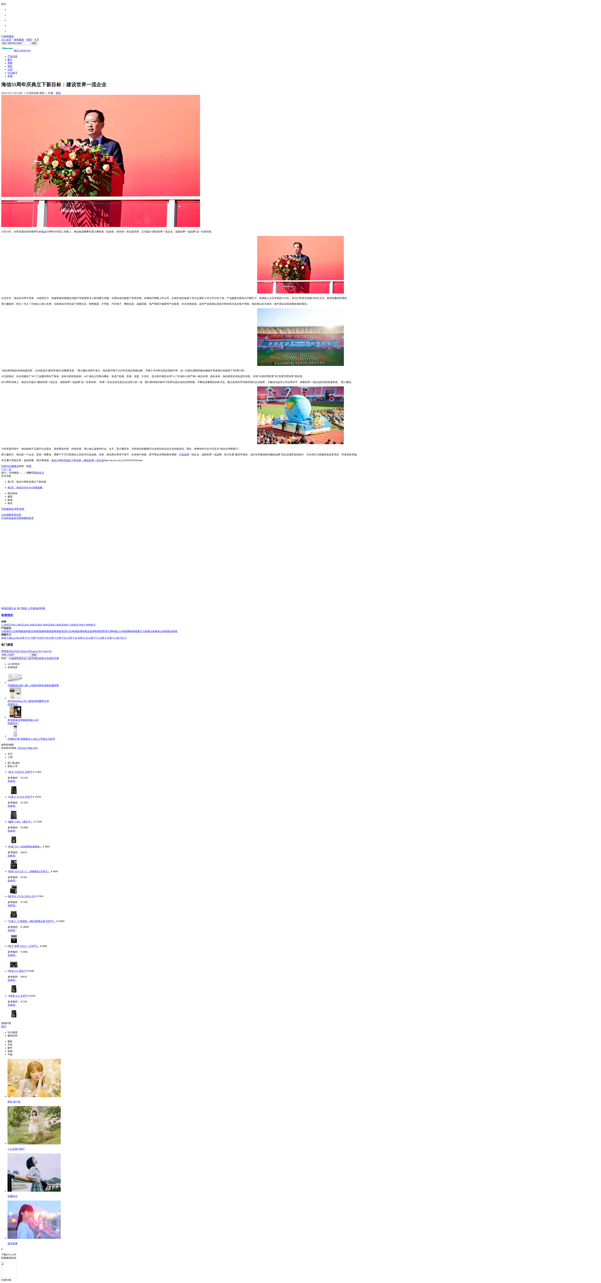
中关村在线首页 (10, 518)
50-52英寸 (69, 638)
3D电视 (35, 631)
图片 (10, 59)
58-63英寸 (50, 638)
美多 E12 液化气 (18, 971)
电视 (28, 466)
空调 (56, 658)
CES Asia (42, 651)
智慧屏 (103, 631)
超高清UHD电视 (68, 631)
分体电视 (155, 631)
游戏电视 (54, 631)
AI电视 (5, 631)
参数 (10, 63)
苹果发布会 (7, 651)
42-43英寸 (90, 638)
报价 (10, 66)
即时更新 (19, 509)
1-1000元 (6, 624)
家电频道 (19, 39)
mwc (34, 651)
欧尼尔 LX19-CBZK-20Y (22, 896)
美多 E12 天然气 (19, 996)
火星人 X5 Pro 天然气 (20, 797)
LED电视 (122, 631)
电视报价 (7, 615)
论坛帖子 (13, 72)
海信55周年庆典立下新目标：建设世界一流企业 (77, 460)
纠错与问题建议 (10, 466)
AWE (16, 651)
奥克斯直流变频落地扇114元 (23, 720)
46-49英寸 (79, 638)
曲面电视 (26, 631)
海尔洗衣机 (47, 658)
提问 (3, 1026)
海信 (43, 231)
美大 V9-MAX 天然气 (20, 772)
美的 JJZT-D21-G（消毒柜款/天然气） (29, 871)
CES (49, 651)
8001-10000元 (71, 624)
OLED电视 (15, 631)
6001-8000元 (57, 624)
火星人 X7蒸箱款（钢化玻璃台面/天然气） (32, 921)
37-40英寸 (101, 638)
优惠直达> (13, 704)
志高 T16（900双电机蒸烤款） (25, 846)
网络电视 (132, 631)
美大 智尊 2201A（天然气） (24, 946)
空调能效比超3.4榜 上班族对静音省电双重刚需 (33, 685)
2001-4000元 (30, 624)
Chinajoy (23, 651)
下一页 (7, 469)
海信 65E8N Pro (22, 50)
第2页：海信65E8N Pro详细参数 (25, 487)
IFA (30, 651)
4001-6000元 (44, 624)
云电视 (163, 631)
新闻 (29, 39)
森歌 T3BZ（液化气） (21, 821)
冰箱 (38, 658)
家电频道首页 (26, 518)
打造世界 (184, 454)
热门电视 (22, 608)
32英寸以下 (120, 638)
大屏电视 (112, 631)
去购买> (12, 781)
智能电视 (44, 631)
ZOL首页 (6, 39)
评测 (10, 76)
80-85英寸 (21, 638)
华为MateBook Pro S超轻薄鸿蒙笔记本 (28, 701)
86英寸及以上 (8, 638)
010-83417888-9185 (28, 748)
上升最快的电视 (36, 608)
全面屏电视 (93, 631)
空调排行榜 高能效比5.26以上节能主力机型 (31, 739)
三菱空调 (31, 658)
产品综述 (13, 56)
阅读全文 (39, 472)
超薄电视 (82, 631)
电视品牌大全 (8, 608)
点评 (10, 69)
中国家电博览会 (17, 658)
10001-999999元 (87, 624)
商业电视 (172, 631)
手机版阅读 (7, 509)
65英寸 (41, 638)
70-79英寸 (32, 638)
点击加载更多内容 (11, 514)
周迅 (58, 93)
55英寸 (60, 638)
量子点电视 (143, 631)
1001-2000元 (17, 624)
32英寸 (110, 638)
